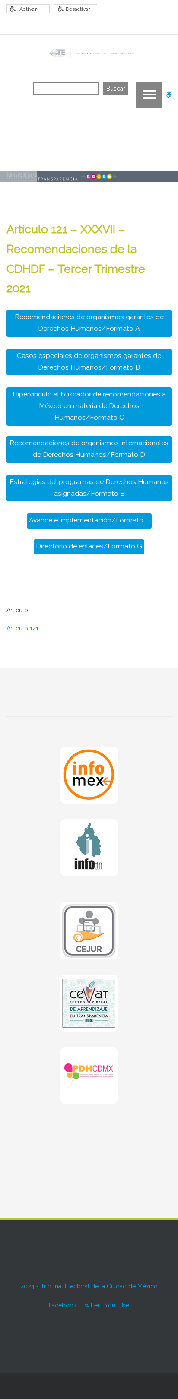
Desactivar (78, 9)
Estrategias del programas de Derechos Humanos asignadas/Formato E (89, 487)
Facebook (62, 1305)
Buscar (115, 88)
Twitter (90, 1305)
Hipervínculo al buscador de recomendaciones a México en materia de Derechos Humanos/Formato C (89, 405)
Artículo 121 (22, 628)
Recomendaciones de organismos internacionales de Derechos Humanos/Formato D (89, 449)
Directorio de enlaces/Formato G (89, 546)
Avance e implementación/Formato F (89, 520)
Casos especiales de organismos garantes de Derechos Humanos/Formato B (89, 361)
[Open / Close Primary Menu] (149, 95)
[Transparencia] (90, 53)
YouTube (117, 1305)
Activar (28, 9)
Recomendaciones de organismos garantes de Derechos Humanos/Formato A (89, 322)
